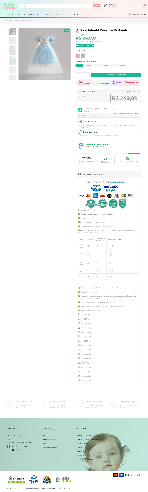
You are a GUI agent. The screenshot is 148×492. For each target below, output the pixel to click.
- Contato (79, 447)
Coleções (48, 14)
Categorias (34, 14)
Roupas (21, 14)
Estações (61, 14)
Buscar (96, 6)
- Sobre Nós (80, 451)
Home (8, 21)
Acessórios (87, 14)
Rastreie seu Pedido (49, 448)
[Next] (66, 54)
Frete (44, 444)
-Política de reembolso (84, 459)
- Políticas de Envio (83, 435)
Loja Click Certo (64, 488)
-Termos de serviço (83, 455)
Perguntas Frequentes (50, 439)
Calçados (74, 14)
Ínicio (11, 14)
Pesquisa (45, 435)
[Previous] (22, 54)
